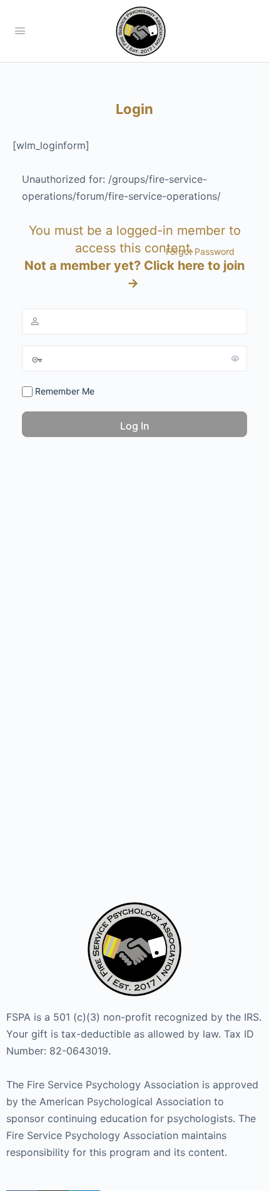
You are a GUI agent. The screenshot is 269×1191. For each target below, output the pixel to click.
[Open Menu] (20, 30)
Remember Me (63, 391)
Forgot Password (200, 251)
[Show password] (235, 358)
